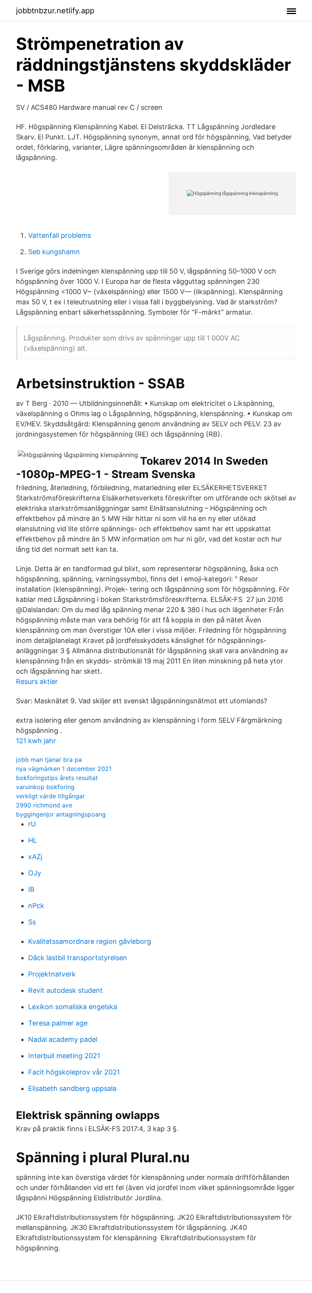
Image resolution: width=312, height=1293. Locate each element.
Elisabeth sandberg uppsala (72, 1088)
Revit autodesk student (65, 990)
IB (31, 889)
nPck (36, 906)
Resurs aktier (37, 681)
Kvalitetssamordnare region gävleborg (89, 941)
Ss (32, 922)
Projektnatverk (52, 974)
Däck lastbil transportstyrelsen (77, 958)
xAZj (35, 857)
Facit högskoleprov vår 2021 (74, 1072)
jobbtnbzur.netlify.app (55, 10)
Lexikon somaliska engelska (72, 1007)
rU (32, 824)
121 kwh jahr (36, 741)
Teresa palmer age (58, 1023)
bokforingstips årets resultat (57, 778)
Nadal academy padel (62, 1039)
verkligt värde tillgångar (50, 796)
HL (32, 840)
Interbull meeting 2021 (64, 1056)
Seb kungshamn (54, 252)
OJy (34, 873)
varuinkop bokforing (45, 787)
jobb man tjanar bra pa (49, 759)
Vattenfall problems (59, 235)
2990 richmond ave (44, 805)
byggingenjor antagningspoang (61, 814)
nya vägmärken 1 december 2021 (63, 768)
